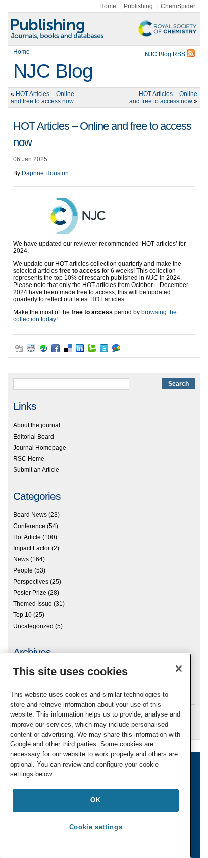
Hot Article (27, 537)
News (21, 559)
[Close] (179, 668)
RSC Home (28, 458)
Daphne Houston (45, 173)
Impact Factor (31, 548)
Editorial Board (33, 436)
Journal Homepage (39, 447)
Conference (29, 526)
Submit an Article (36, 469)
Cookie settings (96, 827)
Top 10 (22, 614)
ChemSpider (178, 6)
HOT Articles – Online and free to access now (42, 97)
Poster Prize (29, 592)
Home (107, 6)
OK (95, 800)
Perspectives (30, 581)
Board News (30, 514)
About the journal (36, 425)
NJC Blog (53, 71)
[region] (95, 755)
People (23, 570)
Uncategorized (33, 626)
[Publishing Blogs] (104, 29)
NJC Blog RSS (166, 54)
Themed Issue (32, 603)
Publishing (138, 6)
